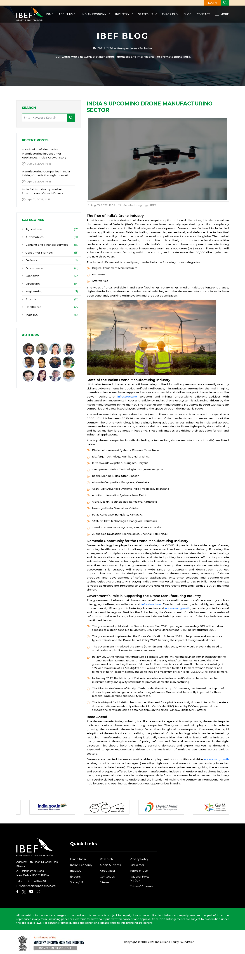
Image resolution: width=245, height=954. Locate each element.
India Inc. (31, 315)
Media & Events (110, 865)
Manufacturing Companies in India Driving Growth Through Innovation (46, 173)
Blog (187, 14)
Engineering (34, 291)
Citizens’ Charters (141, 886)
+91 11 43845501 (36, 881)
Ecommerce (34, 268)
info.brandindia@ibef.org (40, 886)
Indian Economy (93, 14)
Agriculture (33, 229)
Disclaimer (137, 865)
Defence (31, 260)
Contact (203, 14)
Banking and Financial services (46, 244)
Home (49, 14)
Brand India (78, 859)
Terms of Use (139, 870)
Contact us (107, 876)
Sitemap (105, 882)
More (224, 14)
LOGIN (212, 2)
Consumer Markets (39, 252)
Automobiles (34, 237)
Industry (122, 14)
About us (66, 14)
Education (32, 283)
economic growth (177, 608)
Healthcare (33, 307)
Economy (32, 276)
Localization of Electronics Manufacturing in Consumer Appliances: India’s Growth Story (44, 153)
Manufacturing (132, 205)
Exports (168, 14)
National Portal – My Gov (141, 878)
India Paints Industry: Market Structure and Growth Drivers (42, 191)
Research (106, 859)
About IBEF (108, 870)
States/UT (145, 14)
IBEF (153, 205)
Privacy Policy (139, 859)
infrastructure (127, 396)
